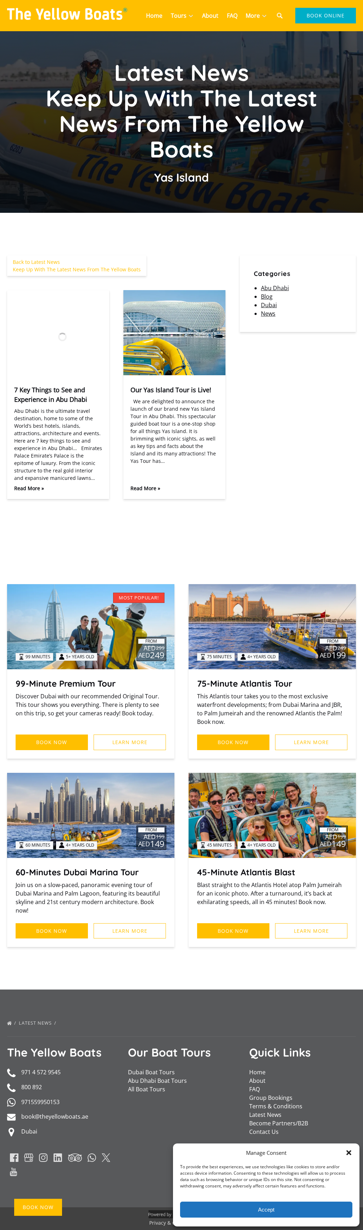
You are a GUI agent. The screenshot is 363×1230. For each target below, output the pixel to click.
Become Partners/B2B (278, 1123)
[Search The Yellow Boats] (279, 15)
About (210, 16)
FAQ (232, 16)
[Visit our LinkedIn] (57, 1157)
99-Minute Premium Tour (66, 683)
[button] (348, 1152)
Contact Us (264, 1132)
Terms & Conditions (275, 1106)
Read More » (29, 488)
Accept (266, 1210)
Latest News (36, 1023)
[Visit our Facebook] (14, 1157)
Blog (267, 296)
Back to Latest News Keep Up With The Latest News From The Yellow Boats (77, 266)
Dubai (269, 305)
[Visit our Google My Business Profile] (28, 1157)
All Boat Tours (146, 1089)
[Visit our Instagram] (43, 1157)
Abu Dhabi (275, 288)
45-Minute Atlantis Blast (246, 872)
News (268, 313)
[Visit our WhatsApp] (92, 1157)
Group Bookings (270, 1098)
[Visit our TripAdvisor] (75, 1157)
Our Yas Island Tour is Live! (170, 390)
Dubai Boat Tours (151, 1072)
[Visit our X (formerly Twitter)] (106, 1157)
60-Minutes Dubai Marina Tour (77, 872)
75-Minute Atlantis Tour (244, 683)
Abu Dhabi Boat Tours (157, 1081)
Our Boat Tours (169, 1052)
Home (154, 16)
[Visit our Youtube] (13, 1172)
